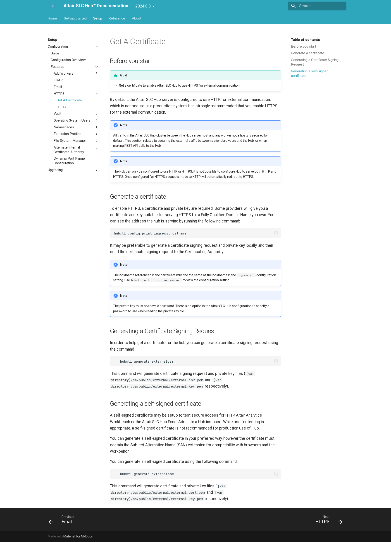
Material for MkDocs (78, 536)
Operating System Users (72, 120)
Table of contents (305, 40)
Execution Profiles (67, 134)
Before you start (303, 46)
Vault (57, 114)
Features (57, 67)
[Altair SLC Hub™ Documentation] (52, 6)
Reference (117, 18)
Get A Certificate (69, 100)
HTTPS (59, 93)
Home (52, 18)
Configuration (58, 46)
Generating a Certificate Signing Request (315, 62)
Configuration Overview (68, 60)
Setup (97, 18)
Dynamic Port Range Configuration (69, 160)
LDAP (58, 80)
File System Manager (70, 141)
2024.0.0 (143, 6)
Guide (55, 53)
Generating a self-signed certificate (309, 73)
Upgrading (55, 170)
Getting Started (75, 18)
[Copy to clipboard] (276, 233)
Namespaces (64, 127)
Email (58, 87)
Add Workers (63, 73)
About (136, 18)
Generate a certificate (307, 53)
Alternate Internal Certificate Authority (69, 149)
